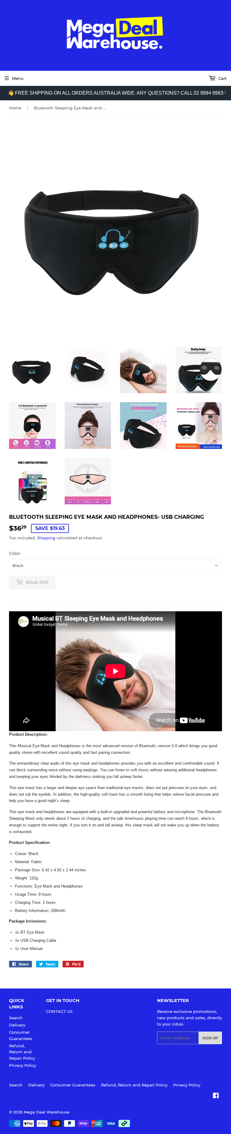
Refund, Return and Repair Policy (22, 1052)
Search (16, 1017)
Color (14, 553)
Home (15, 107)
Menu (17, 78)
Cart (221, 78)
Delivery (17, 1025)
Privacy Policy (22, 1065)
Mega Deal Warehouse (46, 1112)
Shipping (46, 537)
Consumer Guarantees (72, 1084)
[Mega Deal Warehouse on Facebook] (216, 1096)
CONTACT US (59, 1011)
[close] (224, 92)
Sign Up (210, 1038)
